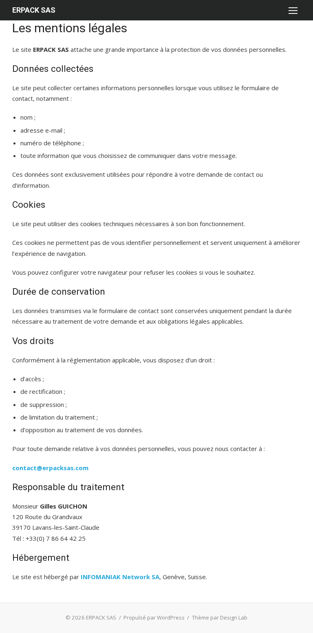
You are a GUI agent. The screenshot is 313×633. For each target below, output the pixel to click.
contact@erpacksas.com (50, 468)
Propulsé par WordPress (154, 617)
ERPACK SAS (33, 10)
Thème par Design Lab (219, 617)
